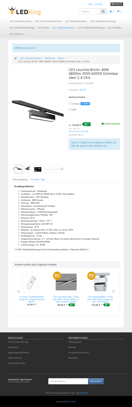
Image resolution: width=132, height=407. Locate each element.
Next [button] (113, 291)
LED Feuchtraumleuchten (48, 21)
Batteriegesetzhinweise (18, 352)
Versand (84, 393)
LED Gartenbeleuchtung (102, 21)
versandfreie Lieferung (78, 131)
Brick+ (61, 58)
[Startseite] (15, 58)
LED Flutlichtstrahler (75, 21)
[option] (32, 291)
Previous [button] (18, 291)
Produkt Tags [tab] (38, 179)
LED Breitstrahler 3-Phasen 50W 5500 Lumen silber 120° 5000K (100, 299)
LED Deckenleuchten (20, 21)
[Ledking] (25, 11)
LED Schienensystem (63, 27)
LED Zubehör (16, 34)
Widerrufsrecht (15, 357)
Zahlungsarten (75, 342)
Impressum (13, 347)
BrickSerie (50, 58)
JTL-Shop (72, 401)
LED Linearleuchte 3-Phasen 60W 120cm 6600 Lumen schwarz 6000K (66, 299)
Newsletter (73, 357)
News (90, 4)
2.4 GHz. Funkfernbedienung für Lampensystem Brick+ (32, 299)
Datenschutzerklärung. (18, 342)
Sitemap (72, 347)
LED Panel (42, 27)
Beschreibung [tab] (20, 179)
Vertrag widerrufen (16, 363)
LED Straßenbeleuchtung (91, 27)
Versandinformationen (78, 352)
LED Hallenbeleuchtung (21, 27)
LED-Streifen (114, 27)
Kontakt (98, 4)
